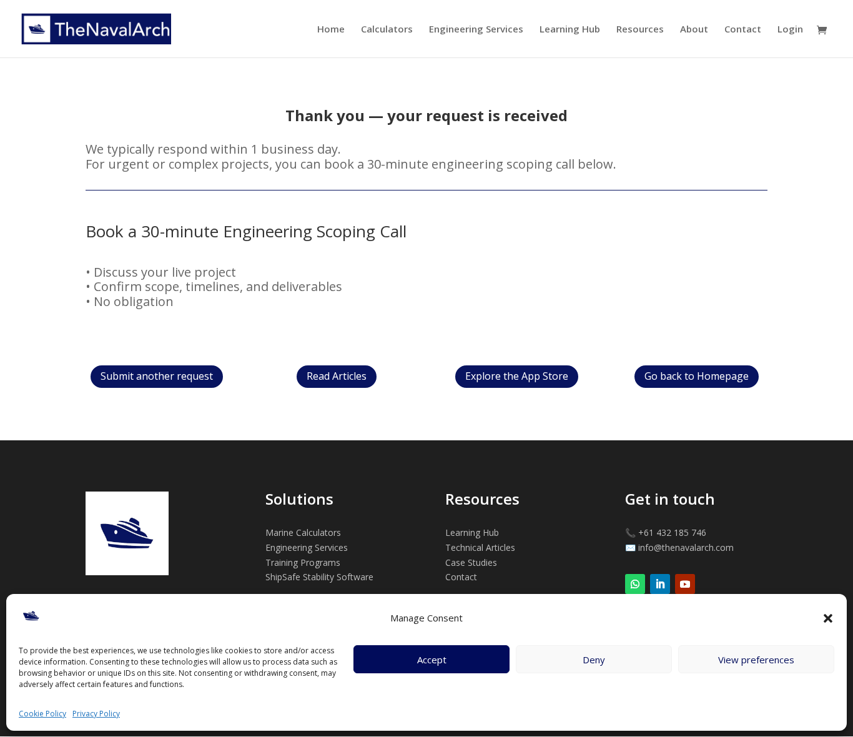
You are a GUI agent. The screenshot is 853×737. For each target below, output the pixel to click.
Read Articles (337, 376)
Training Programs (302, 562)
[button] (828, 618)
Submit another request (157, 376)
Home (331, 30)
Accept (431, 659)
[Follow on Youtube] (685, 584)
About (694, 30)
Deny (594, 659)
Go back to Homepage (696, 376)
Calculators (387, 30)
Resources (640, 30)
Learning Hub (570, 30)
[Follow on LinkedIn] (660, 584)
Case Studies (471, 562)
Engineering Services (476, 30)
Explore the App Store (516, 376)
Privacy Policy (96, 713)
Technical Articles (480, 547)
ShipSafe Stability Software (319, 577)
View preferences (756, 659)
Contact (742, 30)
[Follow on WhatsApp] (635, 584)
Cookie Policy (42, 713)
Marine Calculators (303, 532)
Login (790, 30)
